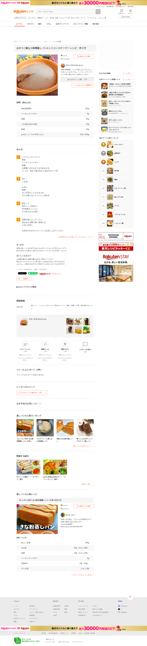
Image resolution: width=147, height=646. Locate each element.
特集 (15, 621)
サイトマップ (33, 609)
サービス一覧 (50, 642)
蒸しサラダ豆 (75, 18)
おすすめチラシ (120, 6)
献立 (40, 24)
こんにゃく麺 (102, 18)
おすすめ (19, 24)
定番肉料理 (56, 606)
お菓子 (55, 615)
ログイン (130, 13)
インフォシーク (99, 6)
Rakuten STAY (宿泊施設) (100, 612)
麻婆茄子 (40, 18)
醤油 (56, 18)
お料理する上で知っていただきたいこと (75, 237)
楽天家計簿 (110, 6)
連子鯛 (52, 18)
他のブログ (57, 274)
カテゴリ (30, 24)
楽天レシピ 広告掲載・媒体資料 (87, 633)
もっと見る (127, 73)
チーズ (83, 18)
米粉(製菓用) (26, 109)
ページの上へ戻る (130, 597)
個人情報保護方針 (53, 633)
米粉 (68, 305)
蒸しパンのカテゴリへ (82, 446)
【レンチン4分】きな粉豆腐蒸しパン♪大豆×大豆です (40, 500)
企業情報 (43, 633)
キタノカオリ (32, 18)
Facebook (124, 606)
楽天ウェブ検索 (97, 609)
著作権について (65, 633)
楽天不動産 (81, 609)
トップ (16, 606)
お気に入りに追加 (84, 56)
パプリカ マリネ (91, 18)
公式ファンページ (62, 24)
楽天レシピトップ (20, 41)
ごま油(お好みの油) (29, 124)
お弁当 (66, 606)
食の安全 (96, 24)
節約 (65, 612)
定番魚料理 (56, 609)
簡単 (65, 609)
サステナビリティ (78, 642)
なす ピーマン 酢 (64, 18)
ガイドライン (33, 618)
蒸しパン (47, 41)
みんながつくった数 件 (77, 79)
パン (39, 41)
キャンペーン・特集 (80, 24)
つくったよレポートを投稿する (82, 85)
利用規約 (32, 615)
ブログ (95, 606)
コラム (48, 24)
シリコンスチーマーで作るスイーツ (52, 305)
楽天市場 (130, 6)
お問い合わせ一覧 (63, 642)
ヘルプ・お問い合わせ (36, 612)
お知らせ (32, 621)
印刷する (26, 279)
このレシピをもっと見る (81, 575)
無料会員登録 (126, 17)
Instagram (124, 612)
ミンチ (46, 18)
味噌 (23, 129)
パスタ (55, 612)
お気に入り (121, 13)
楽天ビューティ (83, 612)
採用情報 (73, 633)
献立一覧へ (87, 484)
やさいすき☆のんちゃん (38, 319)
